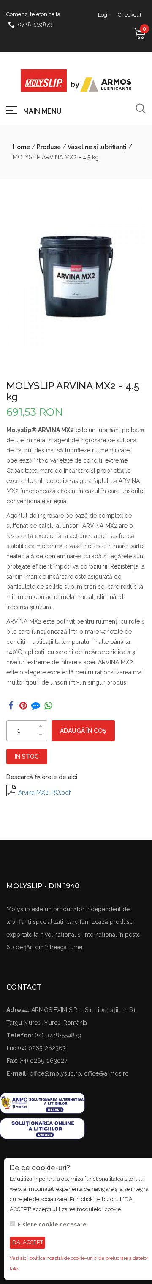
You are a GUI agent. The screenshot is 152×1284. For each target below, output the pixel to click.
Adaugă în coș (83, 730)
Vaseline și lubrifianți (97, 147)
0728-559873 (35, 24)
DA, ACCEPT (27, 1242)
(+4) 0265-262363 (42, 1048)
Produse (49, 147)
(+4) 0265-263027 (43, 1060)
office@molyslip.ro (55, 1073)
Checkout (129, 14)
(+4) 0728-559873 (58, 1035)
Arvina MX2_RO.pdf (44, 792)
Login (105, 14)
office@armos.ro (106, 1073)
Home (21, 147)
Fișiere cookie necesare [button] (52, 1224)
